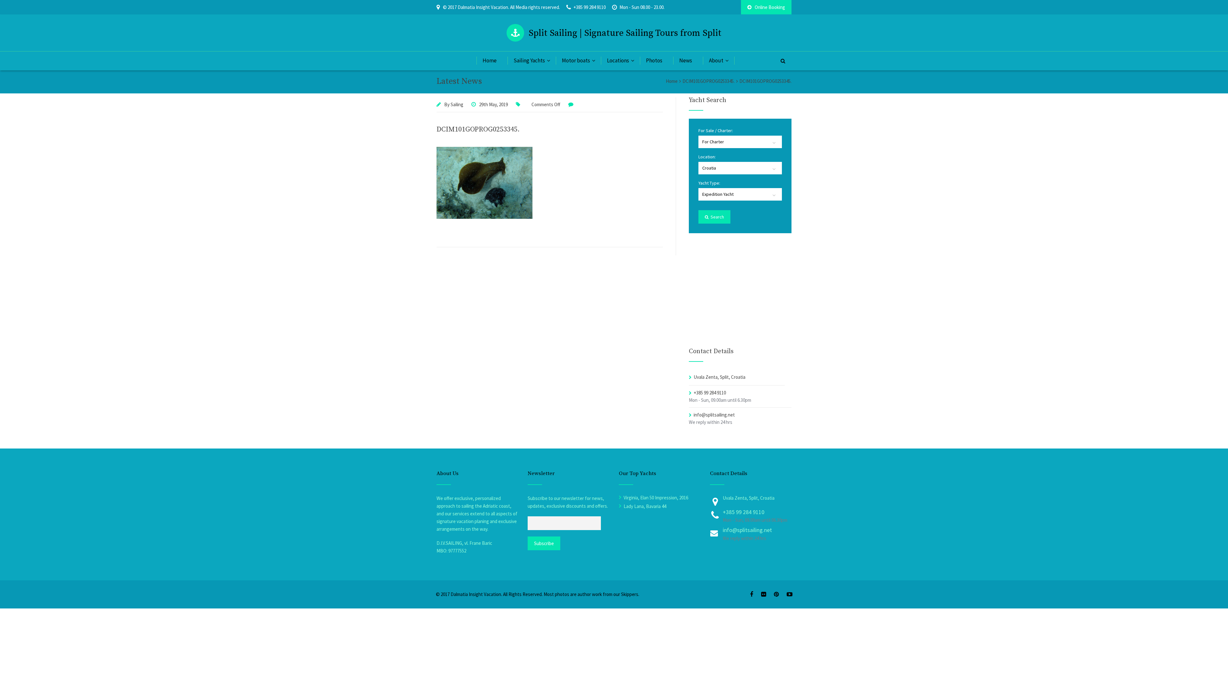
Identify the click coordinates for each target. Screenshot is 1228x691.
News (685, 60)
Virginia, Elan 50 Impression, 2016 (656, 498)
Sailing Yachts (529, 60)
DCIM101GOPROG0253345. (478, 129)
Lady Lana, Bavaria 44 (645, 506)
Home (490, 60)
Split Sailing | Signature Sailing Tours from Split (625, 33)
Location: (707, 157)
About (716, 60)
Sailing (457, 104)
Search (717, 217)
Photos (654, 60)
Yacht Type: (709, 183)
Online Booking (770, 7)
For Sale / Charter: (715, 130)
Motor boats (576, 60)
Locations (618, 60)
